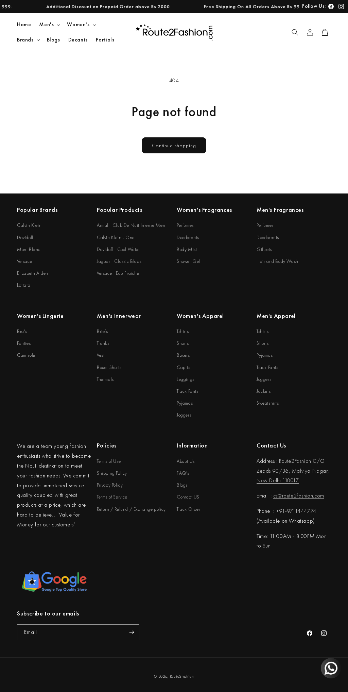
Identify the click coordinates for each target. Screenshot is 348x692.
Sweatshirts (268, 403)
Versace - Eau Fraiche (118, 273)
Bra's (22, 331)
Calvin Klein (29, 225)
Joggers (184, 415)
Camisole (26, 355)
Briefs (102, 331)
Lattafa (23, 285)
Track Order (189, 509)
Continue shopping (174, 145)
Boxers (183, 355)
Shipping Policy (112, 473)
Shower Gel (188, 261)
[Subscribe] (131, 632)
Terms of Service (112, 497)
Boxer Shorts (109, 367)
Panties (24, 343)
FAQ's (183, 473)
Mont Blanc (28, 249)
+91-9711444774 (296, 510)
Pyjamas (185, 403)
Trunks (103, 343)
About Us (186, 461)
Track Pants (187, 391)
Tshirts (183, 331)
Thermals (105, 379)
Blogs (182, 485)
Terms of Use (109, 461)
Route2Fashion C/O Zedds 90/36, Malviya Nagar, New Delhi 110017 (293, 470)
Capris (183, 367)
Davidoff (25, 237)
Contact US (188, 497)
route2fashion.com (303, 495)
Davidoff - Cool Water (118, 249)
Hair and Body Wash (277, 261)
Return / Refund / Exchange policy (131, 509)
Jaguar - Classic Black (119, 261)
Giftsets (264, 249)
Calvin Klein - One (116, 237)
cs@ (277, 495)
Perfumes (185, 225)
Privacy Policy (110, 485)
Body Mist (187, 249)
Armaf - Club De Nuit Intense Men (131, 225)
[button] (49, 24)
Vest (100, 355)
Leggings (185, 379)
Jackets (264, 391)
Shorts (183, 343)
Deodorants (188, 237)
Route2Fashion (182, 676)
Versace (24, 261)
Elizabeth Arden (32, 273)
